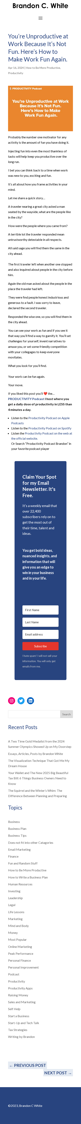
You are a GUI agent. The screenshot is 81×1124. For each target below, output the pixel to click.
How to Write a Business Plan (28, 877)
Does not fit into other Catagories (30, 842)
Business (14, 821)
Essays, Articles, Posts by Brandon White (35, 754)
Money (13, 932)
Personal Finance (19, 960)
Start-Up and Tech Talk (23, 1023)
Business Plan (17, 828)
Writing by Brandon (21, 1036)
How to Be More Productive (43, 67)
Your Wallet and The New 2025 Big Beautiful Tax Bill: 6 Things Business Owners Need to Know (38, 778)
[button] (40, 587)
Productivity (15, 73)
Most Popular (17, 939)
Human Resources (20, 884)
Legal (11, 905)
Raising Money (18, 995)
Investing (14, 891)
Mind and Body (18, 926)
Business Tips (17, 835)
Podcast (13, 974)
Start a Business (18, 1016)
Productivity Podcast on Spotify (49, 428)
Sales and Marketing (22, 1002)
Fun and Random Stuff (23, 863)
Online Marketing (20, 946)
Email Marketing (19, 849)
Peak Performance (20, 953)
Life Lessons (16, 912)
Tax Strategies (17, 1030)
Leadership (15, 898)
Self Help (14, 1009)
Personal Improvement (23, 967)
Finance (13, 856)
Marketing (15, 919)
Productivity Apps (20, 988)
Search (66, 714)
